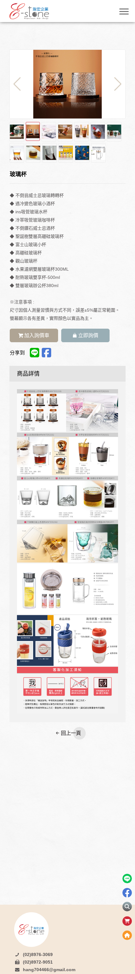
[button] (118, 84)
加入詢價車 (36, 335)
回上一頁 (71, 733)
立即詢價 (88, 335)
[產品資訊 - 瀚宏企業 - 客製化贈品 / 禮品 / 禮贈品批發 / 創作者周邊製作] (37, 11)
